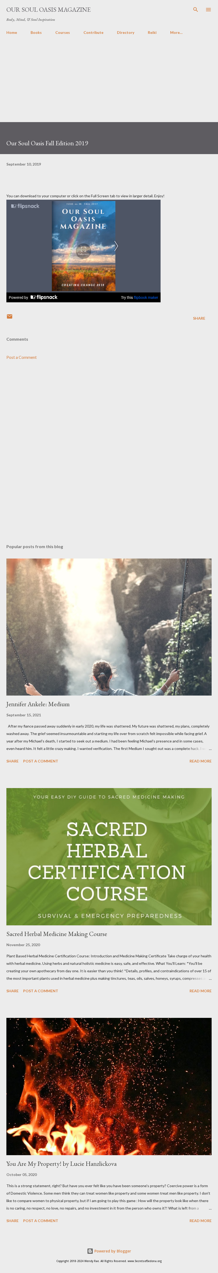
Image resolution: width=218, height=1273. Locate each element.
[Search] (195, 9)
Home (11, 32)
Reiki (152, 32)
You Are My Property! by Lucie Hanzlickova (61, 1163)
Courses (62, 32)
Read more (201, 761)
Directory (125, 32)
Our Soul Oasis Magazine (48, 9)
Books (36, 32)
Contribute (93, 32)
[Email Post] (9, 318)
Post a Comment (21, 357)
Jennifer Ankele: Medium (38, 704)
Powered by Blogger (112, 1251)
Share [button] (199, 318)
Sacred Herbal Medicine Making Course (56, 934)
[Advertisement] (109, 84)
